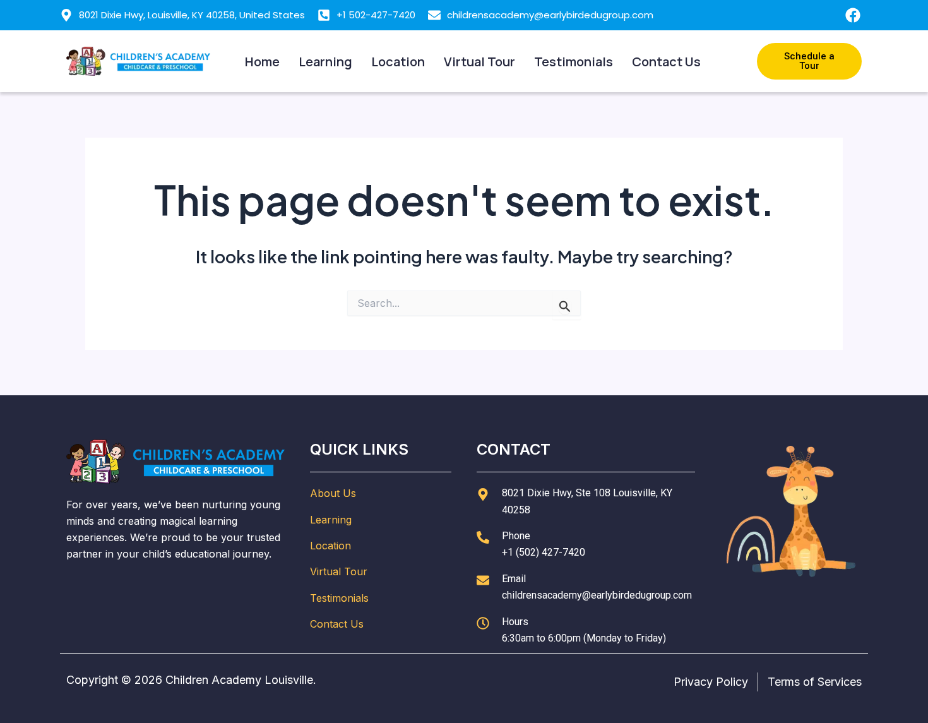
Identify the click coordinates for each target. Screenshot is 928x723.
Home (262, 61)
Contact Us (666, 61)
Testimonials (573, 61)
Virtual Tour (479, 61)
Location (398, 61)
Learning (325, 61)
